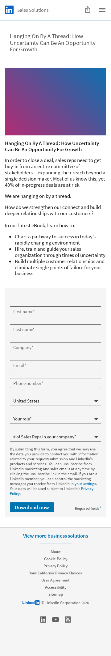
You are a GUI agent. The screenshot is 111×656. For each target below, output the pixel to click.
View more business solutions (55, 535)
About (56, 551)
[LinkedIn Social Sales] (43, 619)
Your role (18, 411)
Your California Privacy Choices (55, 573)
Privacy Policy (55, 566)
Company (18, 339)
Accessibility (55, 587)
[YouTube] (55, 619)
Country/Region (24, 393)
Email (15, 357)
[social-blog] (68, 619)
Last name (19, 321)
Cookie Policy (55, 558)
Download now (32, 507)
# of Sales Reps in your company (37, 429)
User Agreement (55, 580)
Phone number (23, 375)
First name (19, 303)
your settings (85, 483)
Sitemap (55, 594)
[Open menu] (102, 10)
